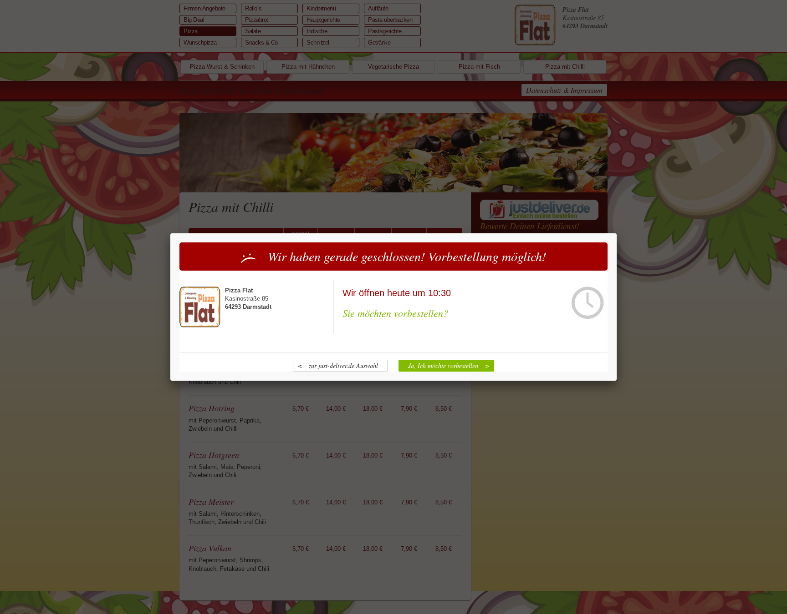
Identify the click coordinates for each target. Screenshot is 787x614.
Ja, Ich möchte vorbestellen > (448, 365)
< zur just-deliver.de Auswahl (338, 365)
